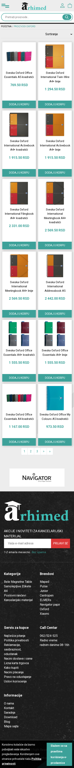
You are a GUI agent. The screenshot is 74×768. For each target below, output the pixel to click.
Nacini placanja (14, 672)
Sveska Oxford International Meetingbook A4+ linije (19, 286)
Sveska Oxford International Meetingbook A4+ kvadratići (55, 216)
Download (10, 717)
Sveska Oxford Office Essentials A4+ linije (55, 353)
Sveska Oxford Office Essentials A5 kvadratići (19, 75)
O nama (9, 703)
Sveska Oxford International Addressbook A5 (55, 286)
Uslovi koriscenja (15, 681)
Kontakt (9, 708)
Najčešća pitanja (14, 636)
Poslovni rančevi (15, 595)
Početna (6, 26)
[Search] (66, 17)
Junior (44, 591)
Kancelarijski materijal (18, 600)
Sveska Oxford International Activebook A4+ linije (55, 145)
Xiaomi (44, 614)
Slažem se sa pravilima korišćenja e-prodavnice (59, 754)
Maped (44, 582)
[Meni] (5, 5)
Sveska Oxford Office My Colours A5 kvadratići (55, 417)
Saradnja (9, 712)
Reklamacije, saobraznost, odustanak (12, 649)
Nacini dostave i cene (18, 658)
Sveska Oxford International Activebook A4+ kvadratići (19, 145)
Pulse (44, 586)
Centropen (47, 595)
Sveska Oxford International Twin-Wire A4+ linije (55, 77)
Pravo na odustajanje (17, 677)
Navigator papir (50, 604)
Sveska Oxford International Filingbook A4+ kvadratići (19, 214)
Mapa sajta (11, 726)
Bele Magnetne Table (18, 582)
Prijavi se (60, 543)
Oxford (44, 609)
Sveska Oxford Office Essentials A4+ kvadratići (19, 353)
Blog (7, 722)
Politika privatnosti (16, 640)
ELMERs (45, 600)
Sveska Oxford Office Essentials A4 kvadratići (19, 417)
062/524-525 (49, 636)
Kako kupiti (11, 668)
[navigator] (37, 478)
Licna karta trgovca (16, 663)
